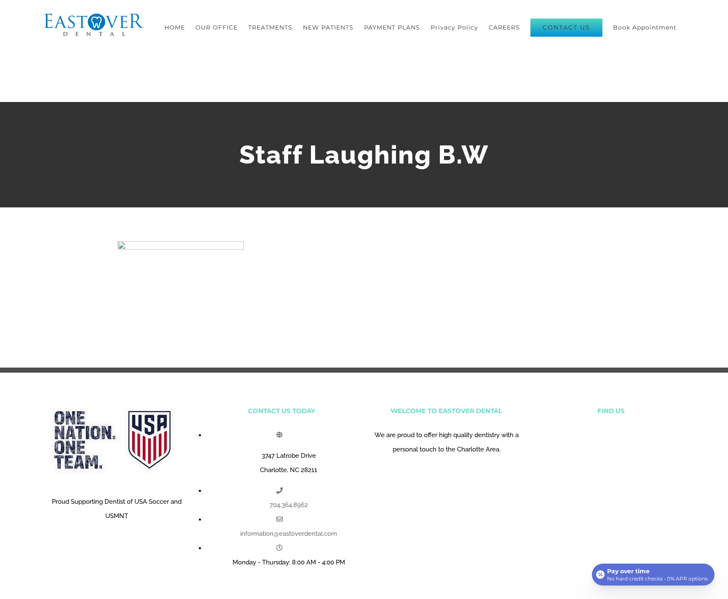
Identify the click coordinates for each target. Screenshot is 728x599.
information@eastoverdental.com (288, 533)
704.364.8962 (289, 505)
